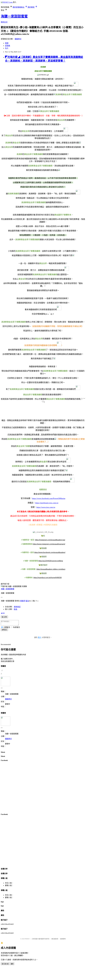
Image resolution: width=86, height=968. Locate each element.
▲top (3, 613)
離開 (12, 964)
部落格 (7, 46)
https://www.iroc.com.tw (45, 507)
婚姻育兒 (18, 39)
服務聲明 (63, 939)
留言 (27, 601)
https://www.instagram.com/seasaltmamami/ (49, 544)
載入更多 (4, 617)
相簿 (6, 43)
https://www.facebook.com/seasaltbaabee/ (49, 552)
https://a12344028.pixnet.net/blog (50, 561)
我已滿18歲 (5, 964)
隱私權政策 (54, 939)
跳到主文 (4, 22)
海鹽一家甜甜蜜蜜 (14, 16)
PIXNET (27, 939)
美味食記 (17, 607)
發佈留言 (4, 630)
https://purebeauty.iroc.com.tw (46, 503)
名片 (6, 48)
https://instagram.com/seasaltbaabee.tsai (50, 540)
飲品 (15, 609)
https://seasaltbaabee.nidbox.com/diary (50, 569)
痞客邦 (22, 601)
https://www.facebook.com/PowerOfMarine (48, 498)
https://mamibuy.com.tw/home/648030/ (47, 577)
